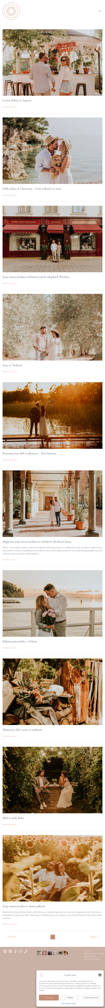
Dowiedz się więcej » (10, 107)
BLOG (88, 950)
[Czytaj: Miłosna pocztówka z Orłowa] (52, 603)
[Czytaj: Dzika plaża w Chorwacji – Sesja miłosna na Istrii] (52, 150)
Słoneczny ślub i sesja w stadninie (22, 730)
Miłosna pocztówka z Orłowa (20, 641)
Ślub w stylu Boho (13, 818)
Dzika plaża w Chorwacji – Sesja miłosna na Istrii (32, 188)
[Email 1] (20, 951)
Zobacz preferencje (91, 997)
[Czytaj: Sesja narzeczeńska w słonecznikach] (52, 868)
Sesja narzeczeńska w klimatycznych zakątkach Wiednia (36, 277)
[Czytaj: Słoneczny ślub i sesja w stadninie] (52, 691)
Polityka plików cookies (69, 1003)
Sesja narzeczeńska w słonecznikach (24, 906)
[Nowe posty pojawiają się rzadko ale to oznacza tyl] (66, 953)
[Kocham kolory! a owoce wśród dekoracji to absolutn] (45, 953)
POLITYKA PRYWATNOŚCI (93, 958)
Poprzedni (11, 937)
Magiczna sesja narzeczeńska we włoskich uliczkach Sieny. (37, 541)
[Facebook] (5, 951)
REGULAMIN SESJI (94, 953)
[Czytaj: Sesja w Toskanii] (52, 327)
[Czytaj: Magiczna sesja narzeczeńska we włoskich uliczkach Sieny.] (52, 503)
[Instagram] (10, 951)
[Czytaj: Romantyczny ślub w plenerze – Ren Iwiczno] (52, 415)
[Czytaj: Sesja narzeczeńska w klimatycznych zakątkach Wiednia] (52, 239)
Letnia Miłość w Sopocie (17, 100)
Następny (94, 937)
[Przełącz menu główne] (99, 11)
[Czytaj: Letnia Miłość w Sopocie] (52, 62)
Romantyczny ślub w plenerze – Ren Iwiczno (29, 453)
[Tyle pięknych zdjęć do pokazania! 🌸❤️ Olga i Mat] (61, 953)
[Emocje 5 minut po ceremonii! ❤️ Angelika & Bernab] (39, 953)
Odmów (70, 997)
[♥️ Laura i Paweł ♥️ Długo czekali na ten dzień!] (55, 953)
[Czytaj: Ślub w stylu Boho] (52, 780)
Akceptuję (49, 997)
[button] (100, 975)
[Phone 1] (25, 951)
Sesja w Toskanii (12, 365)
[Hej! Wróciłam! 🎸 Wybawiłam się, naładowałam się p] (50, 953)
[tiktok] (15, 951)
